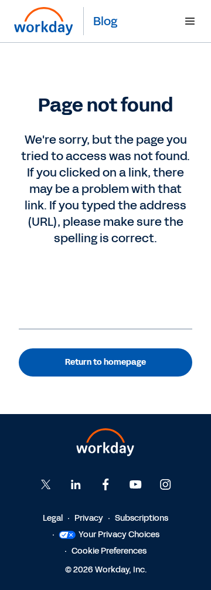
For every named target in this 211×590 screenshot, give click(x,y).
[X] (46, 484)
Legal (53, 518)
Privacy (88, 518)
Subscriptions (141, 518)
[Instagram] (165, 484)
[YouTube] (135, 484)
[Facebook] (105, 484)
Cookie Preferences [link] (109, 551)
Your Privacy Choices (119, 534)
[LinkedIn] (76, 484)
